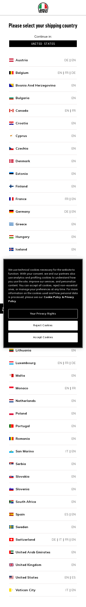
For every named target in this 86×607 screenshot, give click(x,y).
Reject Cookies (43, 325)
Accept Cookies (43, 337)
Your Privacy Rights (43, 313)
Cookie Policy (52, 297)
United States (43, 44)
